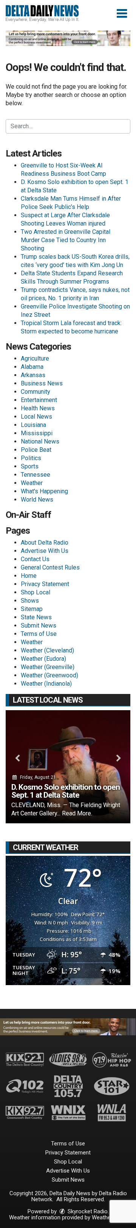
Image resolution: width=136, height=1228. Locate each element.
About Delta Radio (44, 542)
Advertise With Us (44, 550)
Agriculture (35, 358)
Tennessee (35, 474)
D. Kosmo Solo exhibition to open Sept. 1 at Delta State (65, 791)
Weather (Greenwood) (49, 675)
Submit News (38, 625)
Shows (30, 600)
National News (40, 441)
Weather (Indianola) (46, 683)
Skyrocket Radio (87, 1211)
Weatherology (109, 1217)
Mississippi (37, 433)
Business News (42, 383)
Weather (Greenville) (47, 667)
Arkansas (33, 375)
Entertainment (39, 400)
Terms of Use (39, 633)
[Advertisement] (68, 38)
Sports (30, 466)
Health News (38, 408)
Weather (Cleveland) (47, 650)
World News (37, 499)
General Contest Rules (50, 567)
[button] (121, 14)
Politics (31, 458)
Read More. (77, 813)
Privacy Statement (45, 584)
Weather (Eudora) (43, 658)
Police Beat (36, 449)
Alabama (32, 366)
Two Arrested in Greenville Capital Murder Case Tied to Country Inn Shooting (65, 240)
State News (36, 617)
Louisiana (33, 424)
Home (29, 575)
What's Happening (44, 491)
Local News (36, 416)
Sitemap (32, 608)
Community (35, 391)
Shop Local (35, 592)
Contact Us (35, 559)
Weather (32, 483)
